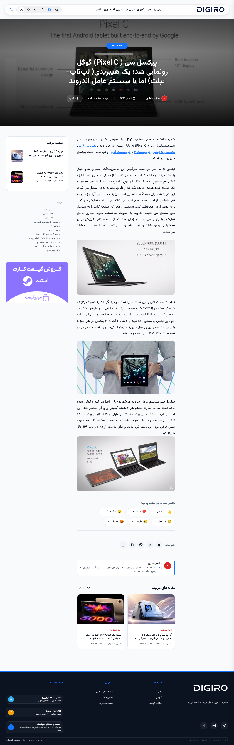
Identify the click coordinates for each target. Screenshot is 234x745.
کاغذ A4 (54, 226)
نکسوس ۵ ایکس (163, 152)
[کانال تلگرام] (35, 10)
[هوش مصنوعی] (50, 10)
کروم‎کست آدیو (121, 152)
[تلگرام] (224, 725)
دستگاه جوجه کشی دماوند (46, 234)
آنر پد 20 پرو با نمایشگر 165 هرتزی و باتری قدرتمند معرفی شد (45, 154)
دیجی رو (158, 10)
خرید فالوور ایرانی (50, 213)
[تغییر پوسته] (28, 10)
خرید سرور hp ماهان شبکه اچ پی (43, 238)
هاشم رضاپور (153, 98)
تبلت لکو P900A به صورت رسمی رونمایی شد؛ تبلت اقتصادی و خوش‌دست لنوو (49, 177)
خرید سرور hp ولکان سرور (47, 209)
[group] (126, 622)
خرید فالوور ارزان (51, 218)
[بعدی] (80, 588)
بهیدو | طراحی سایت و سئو (46, 246)
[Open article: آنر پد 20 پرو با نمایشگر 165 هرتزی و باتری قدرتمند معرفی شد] (17, 156)
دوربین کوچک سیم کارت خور (45, 222)
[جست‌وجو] (57, 10)
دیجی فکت (116, 10)
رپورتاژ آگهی (102, 10)
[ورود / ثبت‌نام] (21, 10)
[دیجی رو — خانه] (210, 9)
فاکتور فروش (52, 250)
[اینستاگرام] (214, 725)
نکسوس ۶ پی (87, 145)
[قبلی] (88, 588)
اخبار (149, 10)
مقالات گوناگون (155, 703)
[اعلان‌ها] (43, 10)
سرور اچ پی (53, 230)
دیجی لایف (129, 10)
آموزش (140, 10)
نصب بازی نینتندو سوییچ (47, 242)
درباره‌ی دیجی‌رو (106, 703)
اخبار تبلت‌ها (117, 46)
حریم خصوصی (35, 740)
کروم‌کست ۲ (142, 152)
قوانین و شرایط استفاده (16, 740)
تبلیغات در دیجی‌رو (104, 692)
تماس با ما (108, 697)
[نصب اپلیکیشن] (203, 725)
